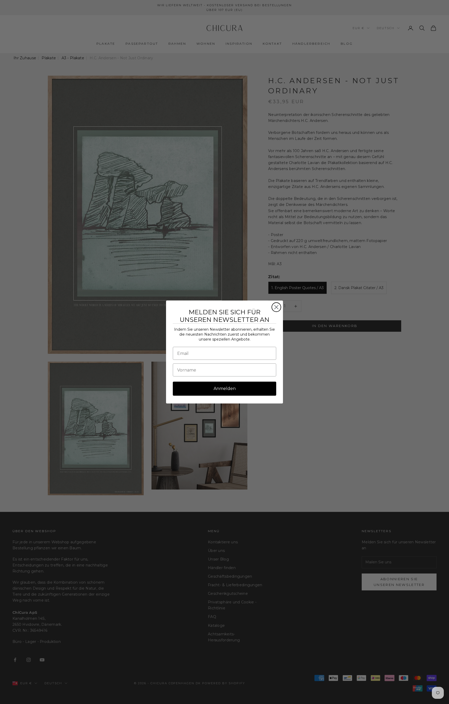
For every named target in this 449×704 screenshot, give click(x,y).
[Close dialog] (276, 307)
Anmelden (225, 388)
